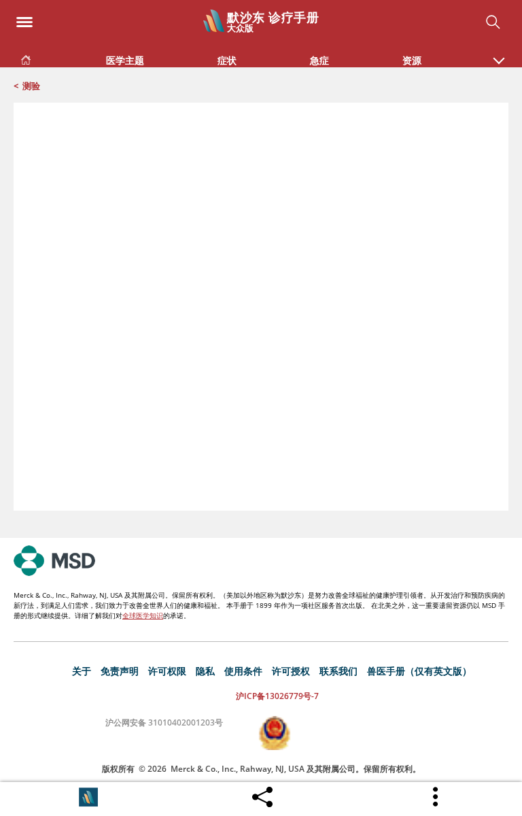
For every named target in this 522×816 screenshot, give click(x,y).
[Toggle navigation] (24, 18)
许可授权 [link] (291, 670)
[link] (26, 57)
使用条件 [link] (243, 670)
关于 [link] (81, 670)
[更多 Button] (436, 797)
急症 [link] (319, 60)
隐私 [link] (205, 670)
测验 (31, 86)
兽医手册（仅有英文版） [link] (419, 670)
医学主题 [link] (125, 60)
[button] (498, 53)
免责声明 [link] (120, 670)
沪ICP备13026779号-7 (277, 696)
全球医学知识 (142, 615)
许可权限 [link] (167, 670)
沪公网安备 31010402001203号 (164, 722)
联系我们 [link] (338, 670)
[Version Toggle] (88, 797)
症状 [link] (227, 60)
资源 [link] (411, 60)
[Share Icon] (262, 793)
